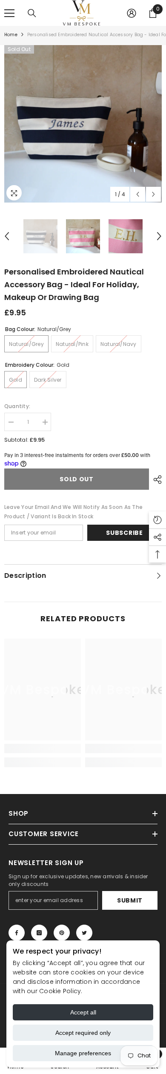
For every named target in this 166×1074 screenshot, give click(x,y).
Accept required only (83, 1032)
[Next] (153, 194)
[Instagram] (39, 933)
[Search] (32, 13)
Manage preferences (83, 1053)
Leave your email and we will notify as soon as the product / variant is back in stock (73, 511)
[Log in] (131, 13)
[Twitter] (84, 933)
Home (10, 34)
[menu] (9, 13)
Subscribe (124, 532)
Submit (130, 900)
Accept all (83, 1012)
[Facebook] (17, 933)
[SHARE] (155, 479)
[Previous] (137, 194)
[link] (42, 748)
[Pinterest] (62, 933)
